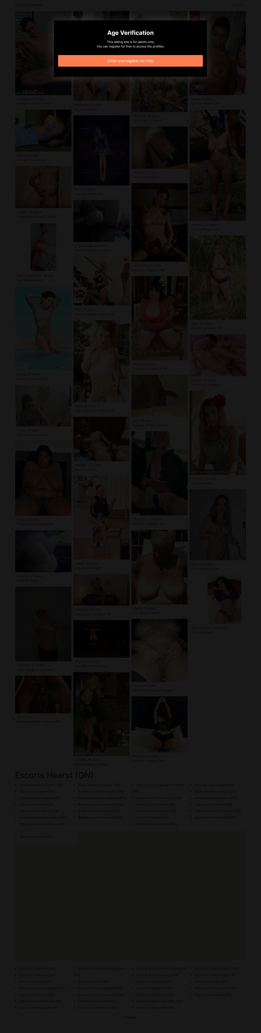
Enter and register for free (130, 61)
